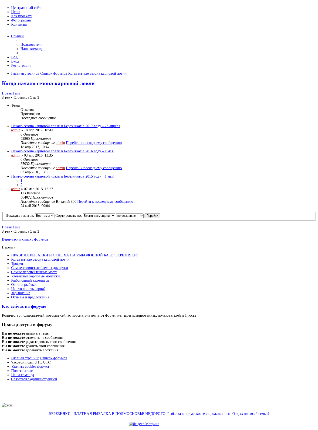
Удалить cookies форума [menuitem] (30, 366)
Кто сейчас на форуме (24, 306)
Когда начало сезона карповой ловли (97, 73)
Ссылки (17, 36)
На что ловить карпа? (28, 289)
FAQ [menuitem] (15, 57)
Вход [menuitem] (15, 61)
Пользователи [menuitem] (31, 44)
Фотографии (21, 20)
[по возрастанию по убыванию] (130, 215)
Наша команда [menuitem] (31, 49)
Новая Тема (11, 93)
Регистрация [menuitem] (21, 65)
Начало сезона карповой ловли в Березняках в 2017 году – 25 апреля (65, 126)
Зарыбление (20, 293)
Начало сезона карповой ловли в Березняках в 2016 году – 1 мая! (62, 151)
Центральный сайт (26, 8)
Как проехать (21, 16)
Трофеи (17, 264)
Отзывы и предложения (30, 297)
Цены (15, 12)
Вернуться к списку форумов (25, 239)
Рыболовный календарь (30, 280)
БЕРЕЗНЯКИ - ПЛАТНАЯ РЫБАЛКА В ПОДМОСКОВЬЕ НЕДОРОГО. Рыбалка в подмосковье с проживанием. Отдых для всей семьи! (159, 414)
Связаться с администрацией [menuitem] (34, 379)
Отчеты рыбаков (24, 285)
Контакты (19, 24)
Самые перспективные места (34, 272)
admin (15, 130)
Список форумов (53, 73)
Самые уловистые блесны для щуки (39, 268)
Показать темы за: (20, 215)
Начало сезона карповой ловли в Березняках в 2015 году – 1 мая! (62, 176)
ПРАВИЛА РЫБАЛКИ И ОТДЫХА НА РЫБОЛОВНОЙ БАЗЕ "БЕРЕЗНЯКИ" (75, 255)
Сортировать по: (69, 215)
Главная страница (25, 73)
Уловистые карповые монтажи (35, 276)
